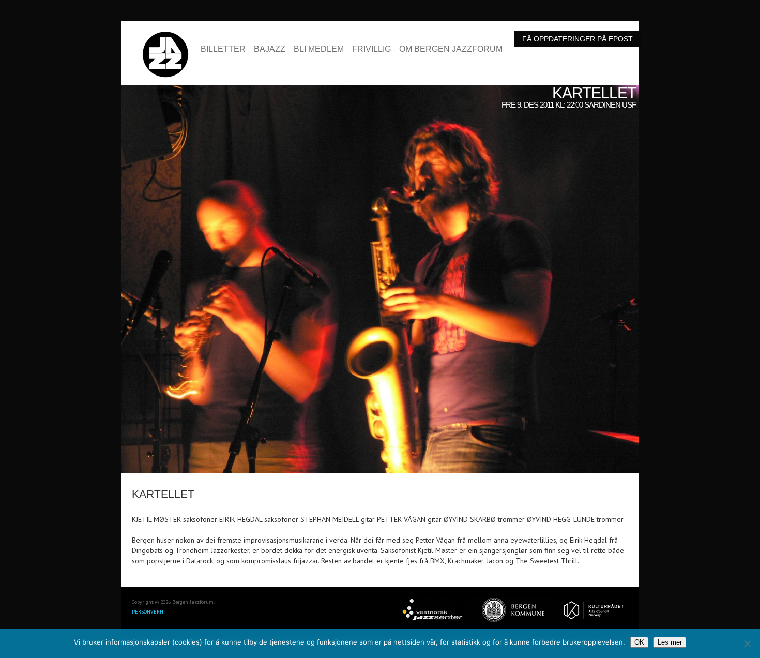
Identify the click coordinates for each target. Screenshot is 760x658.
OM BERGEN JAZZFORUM (451, 49)
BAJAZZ (269, 49)
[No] (747, 643)
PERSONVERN (147, 611)
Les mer (670, 642)
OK (639, 642)
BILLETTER (223, 49)
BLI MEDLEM (319, 49)
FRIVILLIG (371, 49)
